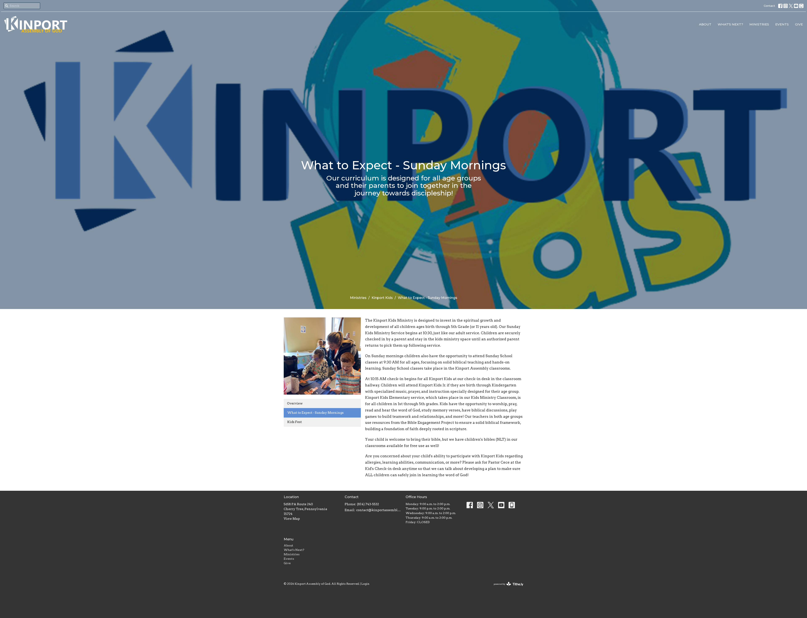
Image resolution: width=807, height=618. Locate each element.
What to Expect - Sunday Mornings (315, 413)
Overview (295, 403)
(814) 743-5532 (368, 504)
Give (799, 24)
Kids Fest (294, 422)
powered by (506, 588)
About (705, 24)
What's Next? (730, 24)
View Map (292, 519)
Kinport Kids (382, 298)
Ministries (759, 24)
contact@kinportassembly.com (378, 510)
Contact (769, 5)
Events (782, 24)
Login (365, 583)
